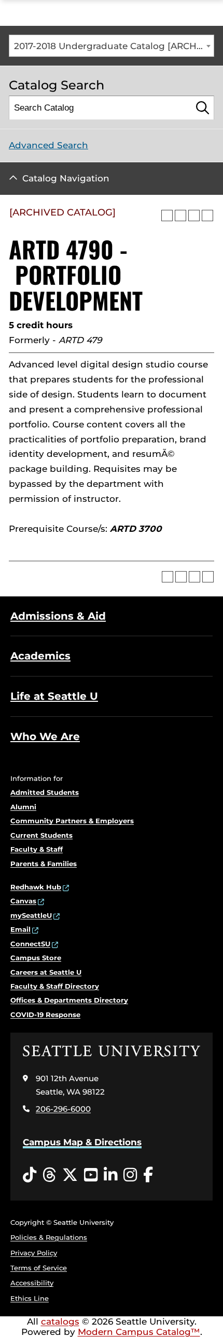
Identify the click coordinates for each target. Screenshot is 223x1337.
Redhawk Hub (35, 887)
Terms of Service (38, 1268)
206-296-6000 (63, 1109)
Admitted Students (44, 792)
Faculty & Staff (36, 849)
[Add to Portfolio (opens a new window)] (167, 215)
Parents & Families (43, 863)
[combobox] (111, 46)
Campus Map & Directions (82, 1142)
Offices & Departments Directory (69, 1000)
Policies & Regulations (48, 1237)
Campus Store (35, 958)
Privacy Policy (33, 1253)
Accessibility (31, 1283)
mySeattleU (31, 915)
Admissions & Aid (58, 616)
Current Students (41, 835)
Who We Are (45, 736)
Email (20, 929)
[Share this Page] (180, 215)
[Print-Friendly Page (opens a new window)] (194, 215)
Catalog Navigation (65, 178)
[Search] (202, 108)
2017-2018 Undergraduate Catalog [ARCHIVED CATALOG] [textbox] (114, 46)
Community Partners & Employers (72, 821)
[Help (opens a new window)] (207, 215)
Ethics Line (29, 1298)
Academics (40, 656)
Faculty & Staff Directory (54, 986)
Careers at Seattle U (45, 972)
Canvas (23, 901)
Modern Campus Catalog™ (139, 1332)
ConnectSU (30, 944)
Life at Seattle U (54, 696)
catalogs (60, 1321)
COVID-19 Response (45, 1014)
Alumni (23, 807)
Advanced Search (48, 145)
